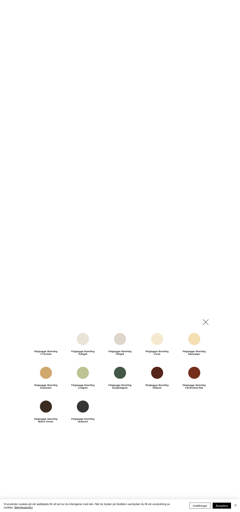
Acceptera (222, 505)
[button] (205, 322)
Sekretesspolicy (23, 507)
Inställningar (200, 505)
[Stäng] (235, 505)
